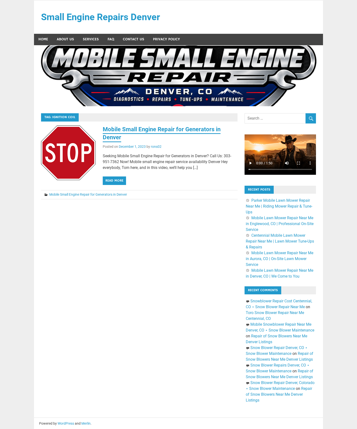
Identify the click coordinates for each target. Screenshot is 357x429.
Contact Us (133, 39)
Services (91, 39)
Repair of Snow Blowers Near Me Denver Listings (279, 394)
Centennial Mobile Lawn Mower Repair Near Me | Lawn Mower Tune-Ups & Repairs (280, 241)
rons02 (156, 147)
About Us (65, 39)
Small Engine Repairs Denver (100, 17)
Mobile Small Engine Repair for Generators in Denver (88, 194)
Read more (114, 180)
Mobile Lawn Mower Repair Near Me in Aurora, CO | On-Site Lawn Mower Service (279, 259)
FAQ (111, 39)
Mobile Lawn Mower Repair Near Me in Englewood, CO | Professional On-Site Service (280, 224)
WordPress (66, 423)
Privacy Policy (166, 39)
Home (43, 39)
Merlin (86, 423)
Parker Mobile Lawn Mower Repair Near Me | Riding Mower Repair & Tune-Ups (279, 206)
